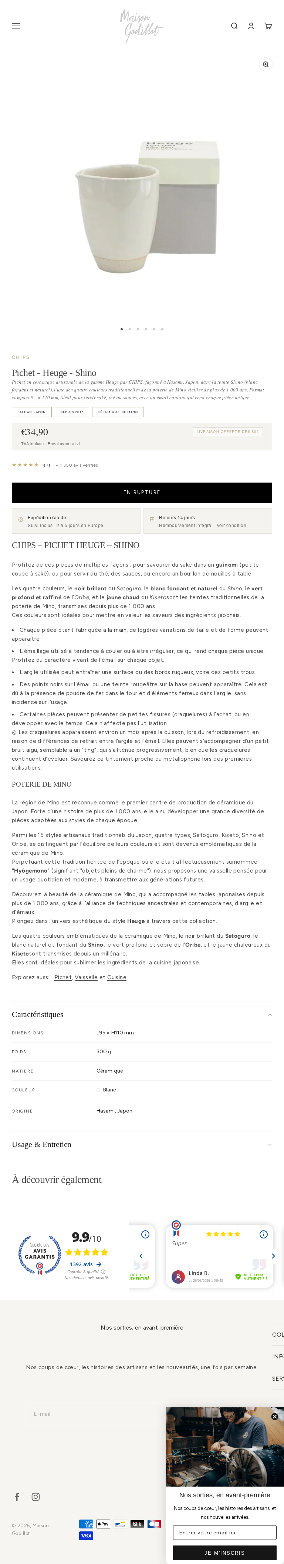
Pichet (63, 977)
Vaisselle (86, 977)
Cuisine (116, 977)
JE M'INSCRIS (224, 1553)
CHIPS (21, 357)
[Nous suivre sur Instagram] (36, 1497)
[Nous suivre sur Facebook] (17, 1497)
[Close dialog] (274, 1416)
